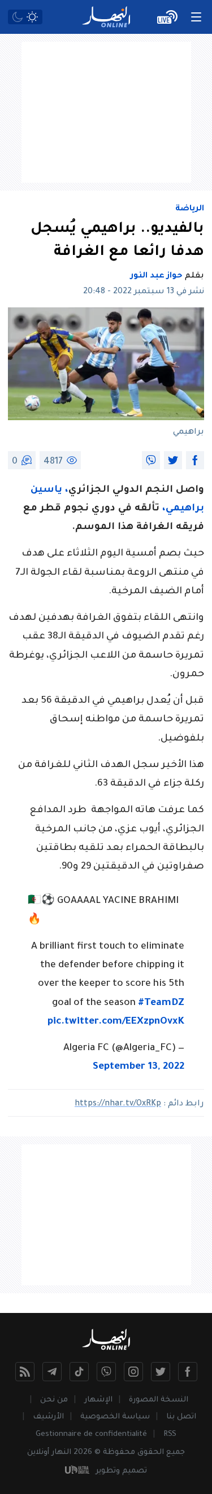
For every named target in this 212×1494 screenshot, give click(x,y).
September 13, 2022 (138, 1067)
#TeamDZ (161, 1003)
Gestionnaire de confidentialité (91, 1434)
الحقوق (150, 1452)
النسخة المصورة (158, 1400)
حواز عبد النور (157, 276)
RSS (169, 1434)
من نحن (54, 1400)
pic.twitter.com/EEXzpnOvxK (115, 1022)
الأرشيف (48, 1417)
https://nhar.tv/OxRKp (118, 1104)
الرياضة (189, 209)
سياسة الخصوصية (115, 1417)
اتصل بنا (181, 1417)
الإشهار (98, 1400)
